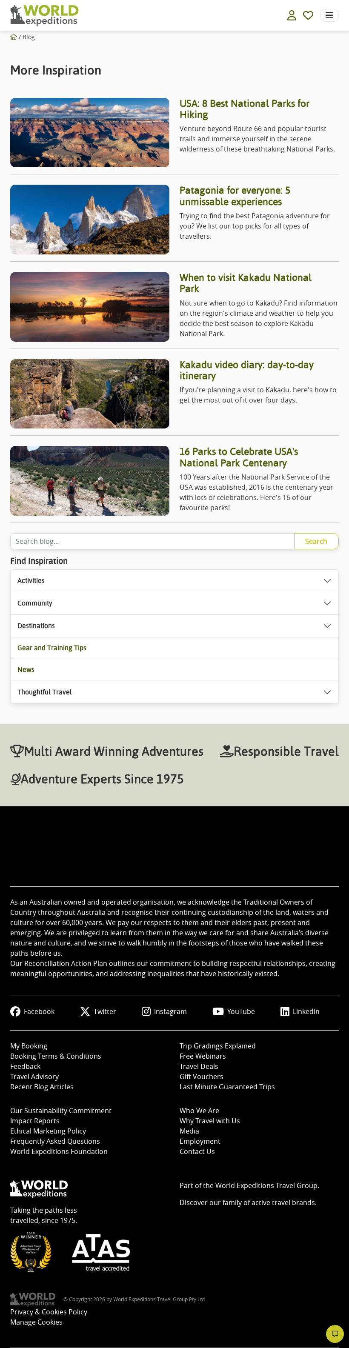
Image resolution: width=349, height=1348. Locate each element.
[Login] (291, 15)
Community (34, 603)
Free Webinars (203, 1056)
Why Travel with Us (210, 1120)
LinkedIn (306, 1011)
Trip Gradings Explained (218, 1046)
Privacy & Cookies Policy (48, 1312)
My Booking (28, 1046)
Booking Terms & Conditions (55, 1056)
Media (189, 1131)
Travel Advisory (34, 1076)
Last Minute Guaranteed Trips (227, 1086)
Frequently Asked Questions (55, 1141)
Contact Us (197, 1151)
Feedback (25, 1066)
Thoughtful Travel (44, 692)
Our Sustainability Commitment (61, 1110)
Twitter (105, 1011)
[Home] (13, 37)
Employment (200, 1141)
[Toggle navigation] (329, 15)
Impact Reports (35, 1120)
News (25, 669)
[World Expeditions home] (44, 15)
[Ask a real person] (335, 1334)
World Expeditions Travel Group (266, 1185)
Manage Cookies (36, 1322)
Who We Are (199, 1110)
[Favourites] (308, 15)
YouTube (241, 1011)
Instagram (170, 1011)
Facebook (39, 1011)
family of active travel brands (269, 1202)
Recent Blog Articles (42, 1086)
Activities (31, 581)
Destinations (36, 626)
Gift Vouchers (201, 1076)
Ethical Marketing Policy (48, 1131)
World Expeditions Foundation (59, 1151)
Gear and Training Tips (51, 648)
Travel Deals (199, 1066)
